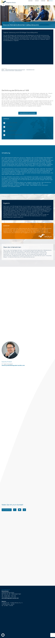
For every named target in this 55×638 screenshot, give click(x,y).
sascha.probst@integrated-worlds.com (13, 365)
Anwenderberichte (30, 69)
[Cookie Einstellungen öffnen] (3, 636)
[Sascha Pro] (10, 341)
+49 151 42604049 (14, 509)
